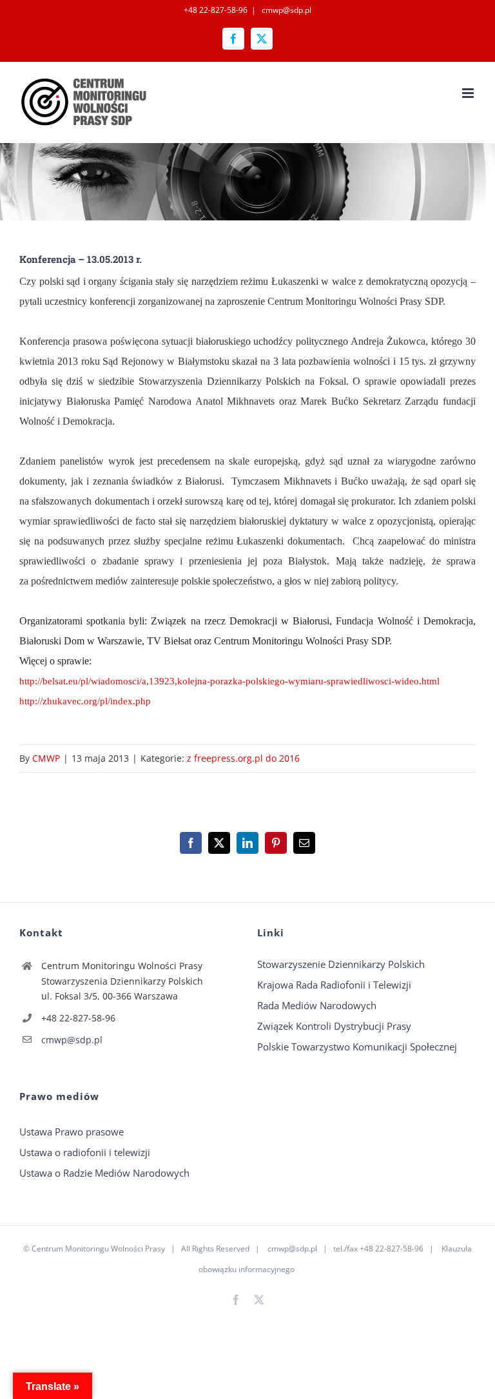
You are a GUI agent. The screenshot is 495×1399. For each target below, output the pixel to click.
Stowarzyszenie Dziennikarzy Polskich (341, 964)
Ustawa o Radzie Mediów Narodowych (104, 1172)
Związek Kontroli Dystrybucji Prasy (334, 1025)
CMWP (46, 758)
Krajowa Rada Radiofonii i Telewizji (334, 984)
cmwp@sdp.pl (285, 10)
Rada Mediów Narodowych (316, 1005)
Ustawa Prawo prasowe (71, 1131)
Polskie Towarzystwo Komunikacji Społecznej (357, 1046)
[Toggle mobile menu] (469, 93)
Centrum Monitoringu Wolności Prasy (98, 1248)
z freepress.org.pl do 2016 (243, 758)
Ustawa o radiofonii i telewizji (84, 1152)
